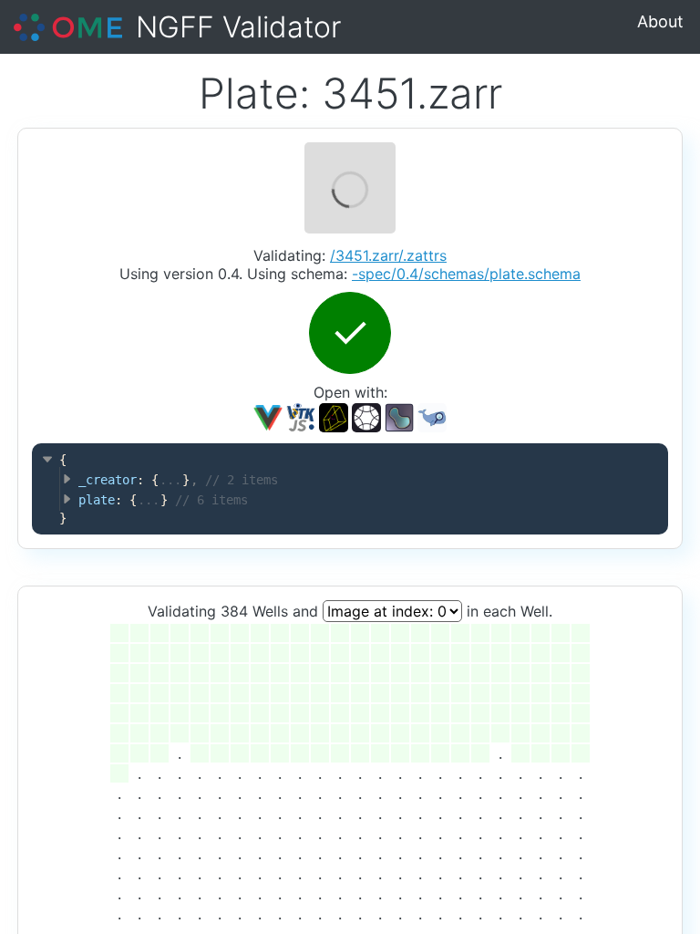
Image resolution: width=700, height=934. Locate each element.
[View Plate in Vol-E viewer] (366, 416)
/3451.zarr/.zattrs (388, 255)
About (660, 21)
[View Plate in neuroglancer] (333, 416)
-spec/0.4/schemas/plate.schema (466, 274)
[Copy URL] (399, 417)
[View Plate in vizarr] (268, 416)
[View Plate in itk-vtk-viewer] (300, 416)
